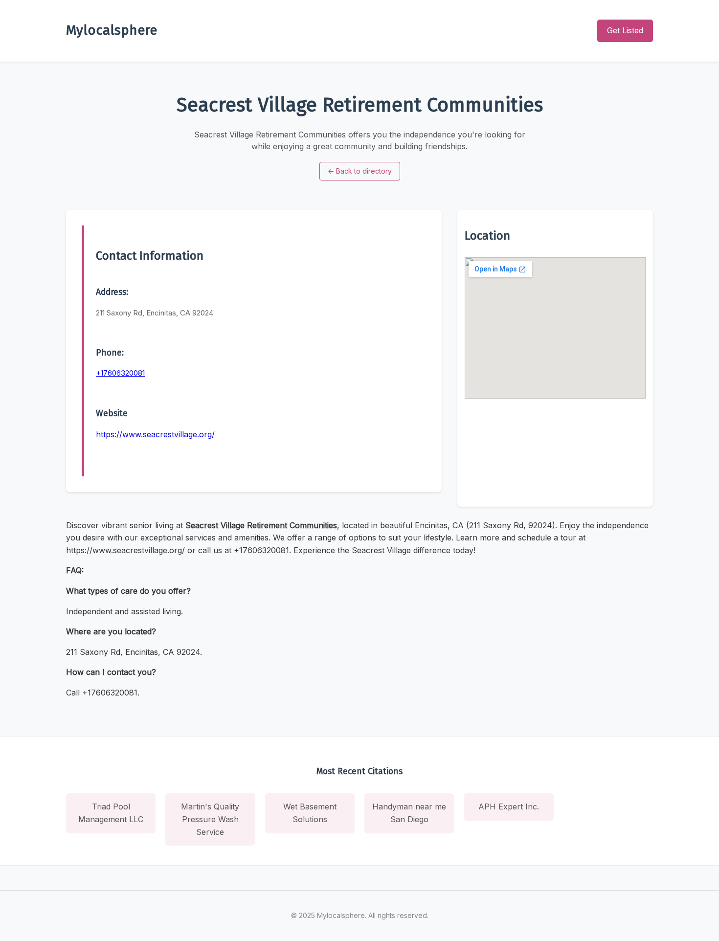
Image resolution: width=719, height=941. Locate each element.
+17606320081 (120, 373)
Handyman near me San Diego (409, 813)
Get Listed (625, 30)
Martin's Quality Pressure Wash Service (210, 819)
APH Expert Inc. (508, 806)
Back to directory (360, 171)
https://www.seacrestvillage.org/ (155, 434)
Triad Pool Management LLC (110, 813)
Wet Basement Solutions (310, 813)
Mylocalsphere (111, 30)
